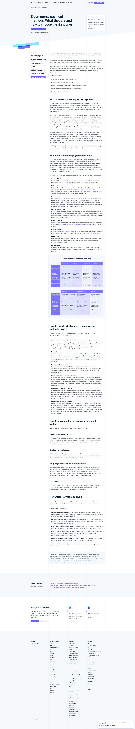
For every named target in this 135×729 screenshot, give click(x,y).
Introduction (34, 52)
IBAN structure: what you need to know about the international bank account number (73, 585)
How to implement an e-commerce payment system (38, 69)
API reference (72, 705)
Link (51, 673)
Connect (52, 657)
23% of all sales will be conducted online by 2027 (68, 55)
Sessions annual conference (94, 651)
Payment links (53, 676)
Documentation (72, 703)
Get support (91, 683)
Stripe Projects (72, 713)
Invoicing (52, 669)
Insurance (71, 676)
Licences (90, 659)
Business (45, 7)
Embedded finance (73, 653)
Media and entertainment (75, 678)
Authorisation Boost (54, 647)
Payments (52, 678)
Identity (51, 667)
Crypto (51, 659)
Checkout (52, 653)
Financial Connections (55, 665)
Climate (51, 655)
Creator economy (73, 671)
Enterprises (71, 643)
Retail (70, 686)
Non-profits (71, 680)
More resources (35, 7)
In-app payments (73, 659)
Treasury (52, 692)
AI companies (72, 669)
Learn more (91, 28)
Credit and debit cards (58, 181)
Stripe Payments (55, 501)
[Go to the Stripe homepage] (32, 641)
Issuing (51, 671)
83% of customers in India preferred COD (86, 215)
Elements (52, 663)
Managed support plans (93, 685)
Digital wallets (55, 188)
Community (90, 649)
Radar (51, 682)
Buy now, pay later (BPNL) (59, 231)
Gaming (70, 673)
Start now (34, 621)
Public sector (72, 684)
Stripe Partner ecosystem (75, 696)
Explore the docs (92, 617)
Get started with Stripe (38, 29)
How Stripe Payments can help (38, 73)
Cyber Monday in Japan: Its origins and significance (64, 583)
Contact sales (98, 2)
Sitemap (90, 660)
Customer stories (92, 645)
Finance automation (73, 655)
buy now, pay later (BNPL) (67, 121)
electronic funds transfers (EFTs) (79, 198)
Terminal (52, 690)
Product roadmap (92, 670)
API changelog (72, 709)
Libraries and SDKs (73, 711)
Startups (71, 645)
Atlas (51, 645)
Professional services (74, 682)
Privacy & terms (91, 653)
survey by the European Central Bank (62, 204)
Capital (51, 651)
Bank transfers (55, 198)
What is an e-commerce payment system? (37, 56)
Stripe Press (91, 676)
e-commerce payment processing (85, 132)
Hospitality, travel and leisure (76, 675)
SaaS (70, 667)
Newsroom (90, 674)
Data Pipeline (53, 661)
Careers (89, 672)
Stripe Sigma (53, 686)
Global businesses (73, 657)
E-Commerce (72, 651)
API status (71, 707)
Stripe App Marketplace (74, 694)
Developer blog (72, 715)
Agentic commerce (73, 647)
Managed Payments (54, 675)
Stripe (53, 383)
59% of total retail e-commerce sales (75, 224)
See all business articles (37, 586)
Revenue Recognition (55, 684)
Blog (89, 647)
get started (53, 546)
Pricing (70, 2)
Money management (74, 663)
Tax (50, 688)
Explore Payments (73, 620)
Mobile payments (56, 222)
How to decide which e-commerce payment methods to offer (38, 65)
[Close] (132, 721)
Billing (51, 649)
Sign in (90, 2)
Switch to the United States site (107, 725)
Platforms (71, 665)
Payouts (52, 680)
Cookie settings (91, 662)
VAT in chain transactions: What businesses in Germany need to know (69, 587)
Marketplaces (72, 661)
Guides (89, 643)
